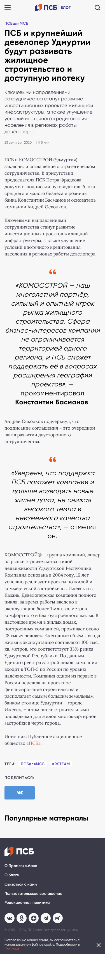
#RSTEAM (61, 764)
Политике (11, 949)
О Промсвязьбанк (20, 865)
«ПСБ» (34, 743)
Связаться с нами (20, 884)
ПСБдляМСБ (16, 23)
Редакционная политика (27, 902)
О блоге (11, 875)
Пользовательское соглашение (33, 893)
